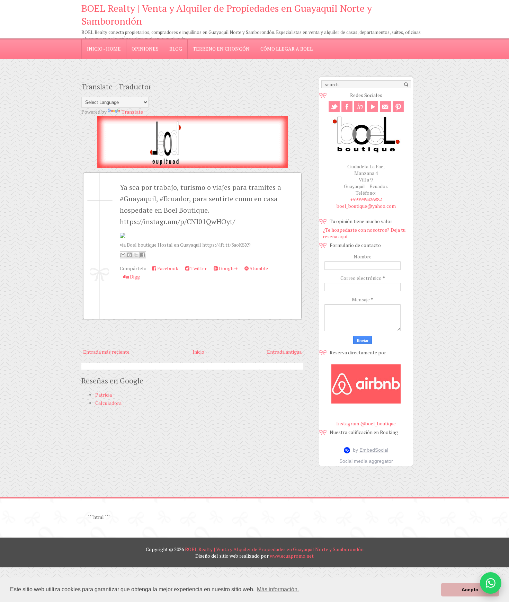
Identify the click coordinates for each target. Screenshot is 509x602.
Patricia (103, 394)
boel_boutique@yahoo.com (366, 206)
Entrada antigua (284, 351)
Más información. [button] (278, 589)
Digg (134, 276)
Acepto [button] (470, 589)
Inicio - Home (104, 48)
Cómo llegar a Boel (286, 48)
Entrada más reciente (106, 351)
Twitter (198, 268)
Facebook (167, 268)
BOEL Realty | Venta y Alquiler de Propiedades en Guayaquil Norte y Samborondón (274, 549)
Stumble (258, 268)
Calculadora (108, 403)
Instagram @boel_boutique (366, 423)
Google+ (228, 268)
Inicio (198, 351)
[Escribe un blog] (129, 254)
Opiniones (145, 48)
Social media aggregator (366, 461)
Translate (132, 111)
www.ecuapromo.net (292, 555)
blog (175, 48)
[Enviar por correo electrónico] (122, 254)
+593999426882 (366, 199)
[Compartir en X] (136, 254)
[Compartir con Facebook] (142, 254)
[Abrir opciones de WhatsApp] (490, 583)
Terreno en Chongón (221, 48)
